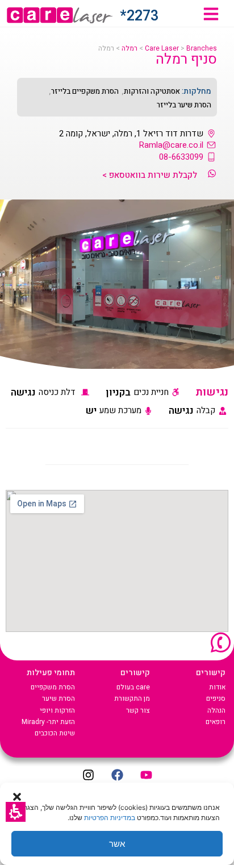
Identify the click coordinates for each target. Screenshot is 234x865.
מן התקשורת (132, 698)
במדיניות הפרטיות (109, 817)
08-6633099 (181, 157)
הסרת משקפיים (53, 687)
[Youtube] (146, 775)
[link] (211, 14)
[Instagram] (88, 775)
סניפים (215, 698)
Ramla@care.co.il (171, 145)
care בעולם (133, 687)
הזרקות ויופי (57, 710)
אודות (217, 687)
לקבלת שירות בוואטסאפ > (149, 175)
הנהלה (216, 710)
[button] (16, 812)
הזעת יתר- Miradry (48, 722)
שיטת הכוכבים (55, 733)
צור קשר (138, 710)
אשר (117, 843)
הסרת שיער (58, 698)
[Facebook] (117, 775)
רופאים (215, 722)
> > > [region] (157, 48)
